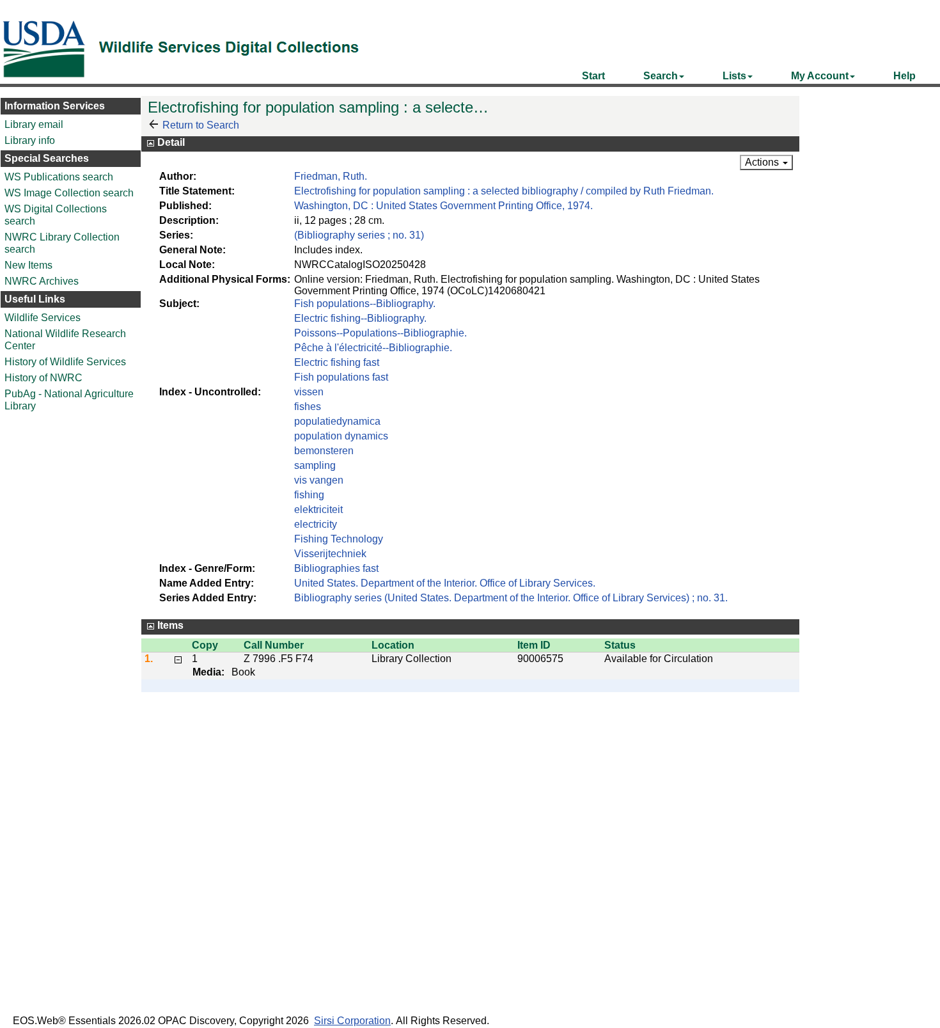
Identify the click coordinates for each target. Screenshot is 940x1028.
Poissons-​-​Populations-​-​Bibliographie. (380, 333)
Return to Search (200, 125)
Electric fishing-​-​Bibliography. (360, 318)
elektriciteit (318, 509)
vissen (309, 391)
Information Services (54, 105)
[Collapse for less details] (178, 658)
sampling (315, 465)
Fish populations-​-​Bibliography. (364, 303)
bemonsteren (324, 450)
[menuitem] (593, 75)
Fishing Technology (338, 539)
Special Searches (46, 158)
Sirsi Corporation (352, 1020)
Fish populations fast (341, 377)
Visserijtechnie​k (330, 553)
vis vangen (318, 480)
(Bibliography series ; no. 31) (359, 235)
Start (593, 75)
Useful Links (34, 299)
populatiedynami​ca (337, 421)
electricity (315, 524)
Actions (763, 162)
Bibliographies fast (336, 568)
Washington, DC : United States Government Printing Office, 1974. (443, 205)
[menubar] (749, 75)
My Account (820, 75)
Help (904, 75)
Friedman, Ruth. (330, 176)
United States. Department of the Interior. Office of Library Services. (444, 583)
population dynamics (341, 436)
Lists (734, 75)
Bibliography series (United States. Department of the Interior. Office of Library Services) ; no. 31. (511, 597)
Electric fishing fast (336, 362)
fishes (307, 406)
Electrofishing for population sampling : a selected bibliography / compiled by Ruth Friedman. (504, 191)
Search (660, 75)
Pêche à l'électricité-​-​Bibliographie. (373, 347)
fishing (309, 494)
